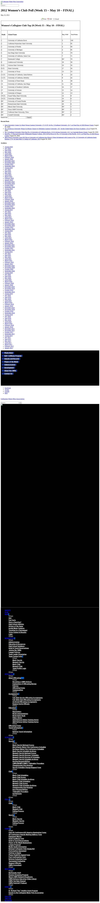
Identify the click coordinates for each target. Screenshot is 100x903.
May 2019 (8, 299)
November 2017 (10, 330)
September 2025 (10, 166)
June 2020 (8, 276)
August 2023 (9, 210)
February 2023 (9, 220)
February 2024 (9, 199)
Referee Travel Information (22, 732)
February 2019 (9, 304)
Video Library (17, 718)
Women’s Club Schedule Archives (24, 785)
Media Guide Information (18, 847)
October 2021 (9, 248)
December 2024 (10, 182)
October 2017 (9, 332)
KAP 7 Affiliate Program (12, 356)
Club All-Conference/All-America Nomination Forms (27, 832)
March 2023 (8, 218)
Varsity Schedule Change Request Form (26, 767)
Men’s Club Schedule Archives (23, 779)
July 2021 (8, 253)
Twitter (8, 899)
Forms (7, 829)
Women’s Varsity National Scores (24, 753)
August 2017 (9, 336)
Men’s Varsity (17, 660)
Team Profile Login (19, 668)
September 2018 (10, 313)
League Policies (14, 652)
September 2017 (10, 334)
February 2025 (9, 178)
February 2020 (9, 283)
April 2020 (8, 280)
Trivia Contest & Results (17, 632)
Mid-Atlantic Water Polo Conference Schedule (29, 747)
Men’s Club (16, 664)
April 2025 (8, 175)
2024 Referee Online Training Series (25, 720)
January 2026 (9, 159)
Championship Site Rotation (22, 765)
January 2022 (9, 243)
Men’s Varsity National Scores (23, 745)
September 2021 (10, 250)
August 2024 (9, 189)
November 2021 (10, 246)
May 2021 (8, 257)
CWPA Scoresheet (15, 865)
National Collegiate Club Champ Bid (21, 849)
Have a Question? (15, 622)
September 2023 (10, 208)
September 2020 (10, 271)
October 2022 (9, 227)
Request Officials (15, 863)
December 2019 (10, 287)
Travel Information (15, 728)
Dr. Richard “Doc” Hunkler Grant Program (23, 891)
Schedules (9, 737)
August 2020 (9, 273)
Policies (15, 686)
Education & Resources (17, 644)
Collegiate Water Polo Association (12, 399)
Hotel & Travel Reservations (19, 648)
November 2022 (10, 225)
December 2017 (10, 329)
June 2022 (8, 234)
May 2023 (8, 215)
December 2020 (10, 266)
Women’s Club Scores (20, 783)
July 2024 (8, 190)
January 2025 (9, 180)
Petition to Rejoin (15, 853)
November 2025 (10, 162)
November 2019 (10, 288)
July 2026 (8, 148)
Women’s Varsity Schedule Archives (25, 759)
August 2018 (9, 315)
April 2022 (8, 238)
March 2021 (8, 260)
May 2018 (8, 320)
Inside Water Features (17, 628)
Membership (9, 638)
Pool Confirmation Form (17, 857)
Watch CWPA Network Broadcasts (21, 877)
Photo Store (8, 353)
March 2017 (8, 344)
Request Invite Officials (21, 704)
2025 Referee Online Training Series (25, 722)
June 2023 (8, 213)
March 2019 (8, 302)
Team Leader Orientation (17, 654)
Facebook (8, 900)
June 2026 (8, 150)
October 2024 (9, 185)
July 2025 (8, 169)
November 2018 (10, 309)
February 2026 (9, 157)
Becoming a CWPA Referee (22, 682)
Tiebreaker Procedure (20, 792)
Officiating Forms (18, 688)
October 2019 (9, 290)
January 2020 (9, 285)
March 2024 (8, 197)
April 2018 (8, 322)
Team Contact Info (15, 656)
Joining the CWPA (15, 650)
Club (6, 612)
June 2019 (8, 297)
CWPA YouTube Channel (17, 881)
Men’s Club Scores (19, 777)
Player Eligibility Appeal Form (19, 855)
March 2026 (8, 155)
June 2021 (8, 255)
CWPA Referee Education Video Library (23, 879)
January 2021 (9, 264)
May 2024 (8, 194)
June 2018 (8, 318)
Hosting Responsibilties (21, 761)
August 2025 (9, 168)
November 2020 (10, 267)
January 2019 (9, 306)
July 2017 (8, 337)
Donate (7, 887)
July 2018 (8, 316)
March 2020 (8, 281)
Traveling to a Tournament (18, 630)
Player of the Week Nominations (20, 843)
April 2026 (8, 154)
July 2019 (8, 295)
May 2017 (8, 341)
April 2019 (8, 301)
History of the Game (16, 626)
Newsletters (16, 712)
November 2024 (10, 183)
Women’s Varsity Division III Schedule (26, 757)
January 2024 (9, 201)
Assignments (13, 694)
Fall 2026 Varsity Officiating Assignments (27, 698)
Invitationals (17, 794)
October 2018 (9, 311)
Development (9, 368)
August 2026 (9, 147)
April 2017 (8, 343)
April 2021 (8, 259)
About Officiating (15, 678)
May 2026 (8, 152)
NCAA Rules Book (18, 716)
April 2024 (8, 196)
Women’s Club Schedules (21, 781)
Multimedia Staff (15, 873)
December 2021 (10, 245)
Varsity (8, 610)
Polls (7, 799)
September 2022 (10, 229)
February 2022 (9, 241)
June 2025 (8, 171)
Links (11, 634)
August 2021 (9, 252)
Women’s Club (17, 666)
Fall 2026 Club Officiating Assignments (26, 700)
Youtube (8, 897)
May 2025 (8, 173)
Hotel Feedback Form (16, 839)
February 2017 (9, 346)
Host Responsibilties (20, 790)
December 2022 (10, 224)
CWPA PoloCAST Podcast (18, 883)
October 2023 (9, 206)
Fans (6, 614)
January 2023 (9, 222)
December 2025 (10, 161)
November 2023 (10, 204)
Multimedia (9, 869)
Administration (9, 365)
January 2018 (9, 327)
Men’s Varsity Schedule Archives (24, 751)
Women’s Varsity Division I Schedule (25, 755)
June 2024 (8, 192)
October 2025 (9, 164)
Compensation (17, 690)
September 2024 (10, 187)
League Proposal (15, 845)
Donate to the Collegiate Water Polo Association (26, 893)
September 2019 (10, 292)
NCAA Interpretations (20, 714)
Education (12, 708)
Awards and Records (11, 359)
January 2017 (9, 348)
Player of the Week (11, 362)
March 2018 (8, 323)
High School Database (17, 646)
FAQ (10, 618)
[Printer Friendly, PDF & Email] (50, 19)
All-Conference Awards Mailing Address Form (25, 835)
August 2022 (9, 231)
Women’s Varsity (18, 662)
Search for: (4, 117)
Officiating (9, 674)
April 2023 (8, 217)
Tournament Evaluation (17, 861)
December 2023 (10, 203)
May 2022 (8, 236)
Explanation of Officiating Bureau (24, 684)
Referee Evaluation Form (17, 859)
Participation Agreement (17, 851)
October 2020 (9, 269)
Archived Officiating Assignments (24, 702)
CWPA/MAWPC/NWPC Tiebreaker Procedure (28, 763)
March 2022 (8, 239)
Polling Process (18, 811)
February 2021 (9, 262)
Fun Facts (12, 620)
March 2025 (8, 176)
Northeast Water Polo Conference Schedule (28, 749)
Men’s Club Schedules (20, 775)
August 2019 (9, 294)
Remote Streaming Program (18, 875)
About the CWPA (10, 371)
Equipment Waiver (15, 837)
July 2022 (8, 232)
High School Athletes (16, 624)
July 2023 (8, 211)
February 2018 (9, 325)
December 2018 (10, 308)
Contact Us (8, 374)
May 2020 (8, 278)
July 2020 (8, 274)
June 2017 (8, 339)
